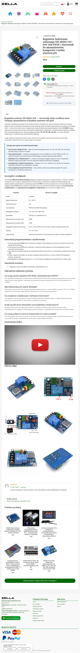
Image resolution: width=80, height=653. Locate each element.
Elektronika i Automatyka (50, 76)
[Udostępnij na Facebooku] (44, 79)
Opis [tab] (7, 114)
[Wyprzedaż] (70, 14)
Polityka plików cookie (38, 620)
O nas (34, 601)
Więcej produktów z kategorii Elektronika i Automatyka (39, 581)
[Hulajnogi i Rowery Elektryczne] (28, 14)
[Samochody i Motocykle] (45, 14)
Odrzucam (23, 649)
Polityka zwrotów (37, 611)
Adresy (59, 606)
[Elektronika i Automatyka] (19, 14)
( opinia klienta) (55, 57)
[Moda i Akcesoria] (37, 14)
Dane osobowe (61, 604)
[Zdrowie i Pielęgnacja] (62, 14)
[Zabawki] (54, 14)
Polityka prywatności (38, 616)
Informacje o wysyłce (38, 609)
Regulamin (35, 618)
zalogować (16, 501)
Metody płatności (37, 606)
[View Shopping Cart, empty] (76, 4)
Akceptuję (9, 649)
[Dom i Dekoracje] (10, 14)
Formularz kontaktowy (12, 618)
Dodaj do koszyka (59, 70)
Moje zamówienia (61, 601)
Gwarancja (35, 613)
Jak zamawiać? (36, 604)
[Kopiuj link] (53, 79)
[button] (37, 37)
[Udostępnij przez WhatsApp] (48, 79)
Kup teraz (59, 66)
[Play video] (40, 345)
